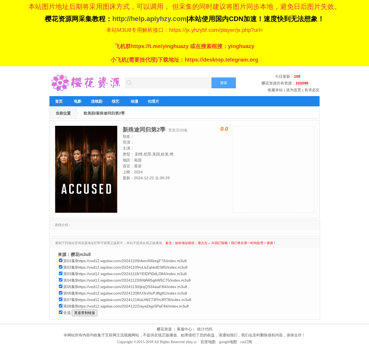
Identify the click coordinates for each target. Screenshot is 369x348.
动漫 (134, 101)
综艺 (115, 101)
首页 (59, 101)
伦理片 (153, 101)
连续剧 (96, 101)
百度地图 (208, 342)
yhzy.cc (191, 342)
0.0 (224, 129)
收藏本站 (275, 90)
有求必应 (312, 90)
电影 (78, 101)
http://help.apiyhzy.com (149, 18)
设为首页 (293, 90)
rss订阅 (246, 342)
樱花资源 (164, 329)
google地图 (228, 342)
